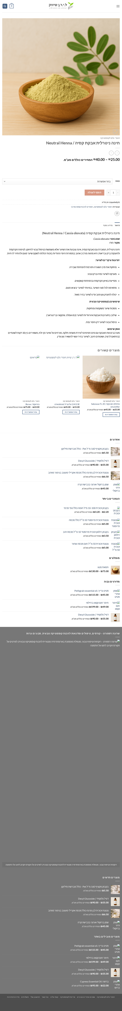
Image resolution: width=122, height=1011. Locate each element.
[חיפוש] (5, 6)
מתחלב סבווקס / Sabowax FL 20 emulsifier (105, 405)
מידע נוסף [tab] (107, 225)
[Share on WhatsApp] (117, 213)
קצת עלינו (54, 997)
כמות (117, 181)
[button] (118, 6)
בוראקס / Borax (32, 404)
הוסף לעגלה (94, 192)
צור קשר (45, 997)
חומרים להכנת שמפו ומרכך (82, 207)
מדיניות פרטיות (13, 997)
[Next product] (117, 153)
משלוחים (25, 997)
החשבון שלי (35, 997)
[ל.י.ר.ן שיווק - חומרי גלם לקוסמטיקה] (61, 6)
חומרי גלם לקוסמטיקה (110, 138)
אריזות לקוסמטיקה (67, 997)
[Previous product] (111, 153)
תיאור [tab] (117, 225)
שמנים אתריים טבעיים (86, 997)
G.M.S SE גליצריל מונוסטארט (67, 404)
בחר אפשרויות (111, 415)
